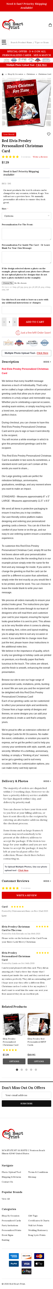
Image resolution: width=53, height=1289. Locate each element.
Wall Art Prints (35, 1225)
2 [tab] (22, 1070)
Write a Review (40, 157)
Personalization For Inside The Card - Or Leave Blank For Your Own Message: (26, 246)
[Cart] (50, 25)
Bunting (5, 1240)
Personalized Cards (11, 1220)
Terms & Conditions (38, 1172)
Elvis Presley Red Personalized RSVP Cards (37, 1041)
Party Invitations (10, 1225)
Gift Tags (33, 1215)
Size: (5, 208)
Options (14, 1061)
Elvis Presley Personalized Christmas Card (10, 1041)
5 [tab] (36, 1070)
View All (6, 1199)
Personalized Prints (11, 1230)
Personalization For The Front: (17, 224)
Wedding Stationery (38, 1230)
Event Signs (7, 1235)
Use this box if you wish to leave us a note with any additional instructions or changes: (25, 301)
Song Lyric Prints (36, 1235)
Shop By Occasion (10, 1215)
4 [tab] (31, 1070)
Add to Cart (35, 321)
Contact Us (7, 1181)
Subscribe (26, 1103)
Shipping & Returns (11, 1177)
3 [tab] (26, 1070)
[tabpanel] (14, 1039)
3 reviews (25, 157)
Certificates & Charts (38, 1220)
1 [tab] (17, 1070)
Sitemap (32, 1177)
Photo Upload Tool (11, 1172)
